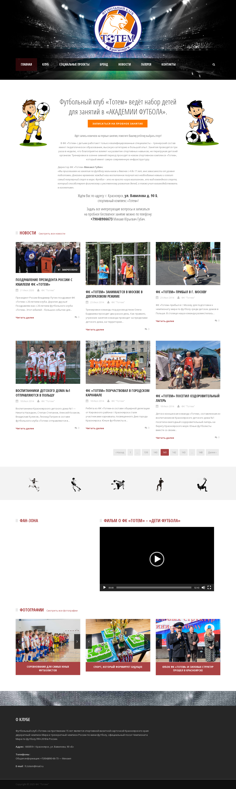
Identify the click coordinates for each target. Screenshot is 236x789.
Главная (26, 64)
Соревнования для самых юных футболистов (48, 668)
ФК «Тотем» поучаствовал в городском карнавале (118, 393)
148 (200, 452)
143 (183, 452)
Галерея (146, 64)
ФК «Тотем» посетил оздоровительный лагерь (188, 398)
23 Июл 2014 (97, 302)
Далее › (212, 452)
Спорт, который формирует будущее (117, 667)
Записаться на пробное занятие (117, 123)
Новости (124, 64)
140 (155, 452)
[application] (157, 559)
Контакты (169, 64)
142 (174, 452)
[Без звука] (203, 587)
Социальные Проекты (74, 64)
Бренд (104, 64)
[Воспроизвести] (104, 587)
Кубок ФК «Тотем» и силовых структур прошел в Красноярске (188, 668)
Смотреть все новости (52, 233)
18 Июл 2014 (27, 401)
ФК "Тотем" (48, 290)
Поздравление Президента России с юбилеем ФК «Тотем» (44, 282)
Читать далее (25, 317)
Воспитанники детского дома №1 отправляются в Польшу (43, 393)
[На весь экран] (209, 587)
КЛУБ (45, 64)
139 (146, 452)
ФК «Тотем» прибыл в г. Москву (181, 292)
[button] (157, 559)
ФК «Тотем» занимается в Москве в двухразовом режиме (114, 294)
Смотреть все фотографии (62, 610)
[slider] (154, 587)
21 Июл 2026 (27, 290)
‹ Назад (119, 452)
